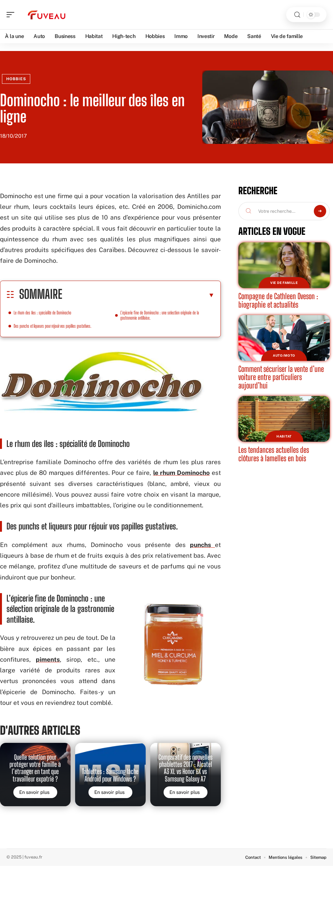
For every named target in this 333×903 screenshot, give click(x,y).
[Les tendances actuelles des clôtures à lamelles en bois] (284, 419)
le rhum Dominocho (181, 472)
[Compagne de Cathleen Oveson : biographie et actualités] (284, 265)
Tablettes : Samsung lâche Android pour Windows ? (110, 775)
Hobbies (16, 79)
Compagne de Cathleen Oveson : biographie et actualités (278, 300)
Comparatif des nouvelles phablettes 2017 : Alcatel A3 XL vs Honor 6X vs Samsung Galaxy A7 (185, 768)
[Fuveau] (47, 14)
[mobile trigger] (12, 14)
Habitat (284, 436)
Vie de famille (284, 283)
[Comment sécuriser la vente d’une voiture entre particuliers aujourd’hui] (284, 338)
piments (48, 659)
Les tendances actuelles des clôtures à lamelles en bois (273, 454)
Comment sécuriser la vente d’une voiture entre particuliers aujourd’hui (281, 377)
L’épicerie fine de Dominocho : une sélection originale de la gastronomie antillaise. (159, 315)
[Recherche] (297, 15)
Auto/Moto (284, 355)
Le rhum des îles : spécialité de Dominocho (42, 312)
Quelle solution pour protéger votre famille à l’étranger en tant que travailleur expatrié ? (35, 768)
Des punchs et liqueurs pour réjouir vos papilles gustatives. (52, 326)
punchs (202, 544)
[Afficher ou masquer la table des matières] (138, 295)
